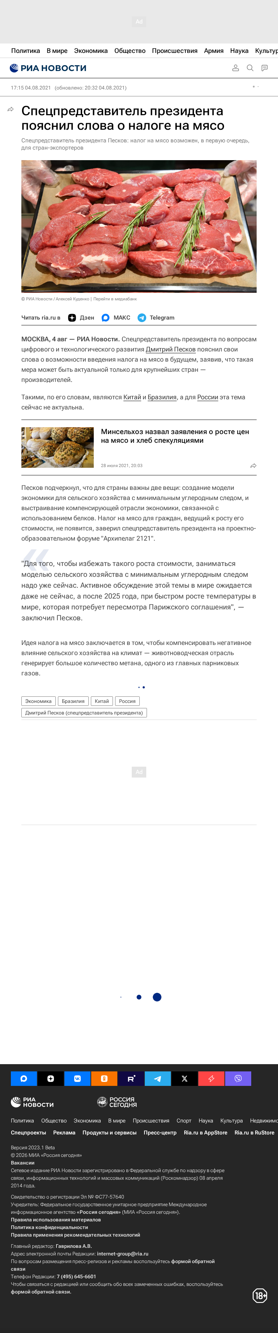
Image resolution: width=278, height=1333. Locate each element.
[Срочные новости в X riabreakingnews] (211, 1078)
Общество (54, 1120)
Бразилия (162, 397)
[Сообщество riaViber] (238, 1078)
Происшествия (151, 1120)
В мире (117, 1120)
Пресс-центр (160, 1132)
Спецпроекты (28, 1132)
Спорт (184, 1120)
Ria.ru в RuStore (254, 1132)
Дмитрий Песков (171, 349)
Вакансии (22, 1163)
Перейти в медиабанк (115, 298)
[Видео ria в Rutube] (131, 1078)
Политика (22, 1120)
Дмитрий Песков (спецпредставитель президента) (84, 713)
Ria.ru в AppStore (205, 1132)
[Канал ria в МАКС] (24, 1078)
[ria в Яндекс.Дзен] (51, 1078)
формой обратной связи (40, 1292)
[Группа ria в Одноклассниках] (104, 1078)
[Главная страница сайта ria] (47, 68)
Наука (206, 1120)
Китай (132, 397)
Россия (127, 701)
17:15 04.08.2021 (31, 88)
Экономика (38, 701)
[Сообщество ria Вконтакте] (77, 1078)
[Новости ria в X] (185, 1078)
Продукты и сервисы (109, 1132)
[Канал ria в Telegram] (158, 1078)
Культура (231, 1120)
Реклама (64, 1132)
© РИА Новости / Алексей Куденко (55, 298)
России (207, 397)
